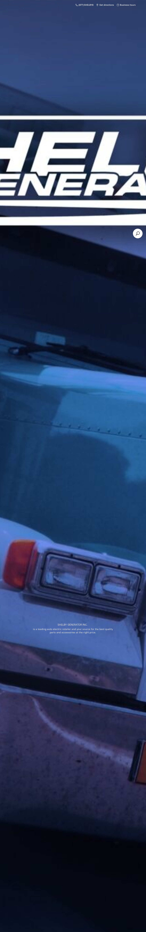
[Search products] (137, 233)
